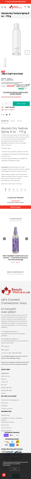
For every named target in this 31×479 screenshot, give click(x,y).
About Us (3, 379)
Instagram (6, 350)
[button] (15, 87)
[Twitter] (7, 115)
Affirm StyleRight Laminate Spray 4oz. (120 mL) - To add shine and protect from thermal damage (15, 258)
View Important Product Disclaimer (11, 97)
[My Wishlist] (25, 7)
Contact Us (4, 382)
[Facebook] (9, 115)
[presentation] (4, 238)
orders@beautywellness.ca (11, 339)
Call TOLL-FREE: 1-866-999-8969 (12, 353)
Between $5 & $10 (6, 387)
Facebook (6, 346)
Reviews (12, 121)
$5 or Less (4, 385)
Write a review (15, 207)
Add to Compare (9, 110)
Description (5, 121)
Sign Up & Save (5, 376)
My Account (4, 403)
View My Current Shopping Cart (10, 400)
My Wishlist (4, 406)
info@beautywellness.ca (10, 331)
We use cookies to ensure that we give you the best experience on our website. (15, 462)
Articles (3, 393)
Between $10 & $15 (6, 390)
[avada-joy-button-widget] (4, 475)
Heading (19, 121)
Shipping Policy (5, 415)
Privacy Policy (5, 425)
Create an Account (6, 408)
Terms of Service (6, 428)
